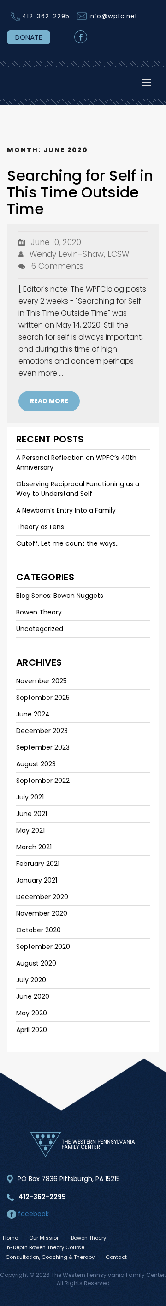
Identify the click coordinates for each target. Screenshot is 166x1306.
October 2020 (38, 930)
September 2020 (43, 946)
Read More (49, 401)
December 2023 (42, 730)
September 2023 (43, 747)
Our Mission (44, 1237)
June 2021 (31, 813)
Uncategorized (39, 628)
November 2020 (41, 913)
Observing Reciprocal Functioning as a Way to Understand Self (77, 488)
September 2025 (43, 697)
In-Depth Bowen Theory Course (45, 1247)
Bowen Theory (39, 612)
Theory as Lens (40, 526)
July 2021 (30, 797)
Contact (116, 1257)
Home (10, 1237)
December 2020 (42, 896)
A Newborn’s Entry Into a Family (66, 510)
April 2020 (31, 1029)
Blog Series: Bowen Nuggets (59, 595)
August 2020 (36, 963)
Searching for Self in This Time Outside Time (80, 192)
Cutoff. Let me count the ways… (68, 543)
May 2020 (31, 1013)
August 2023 (36, 764)
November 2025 (41, 681)
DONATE (28, 37)
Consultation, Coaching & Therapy (50, 1257)
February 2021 (37, 863)
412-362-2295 (46, 16)
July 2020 (31, 979)
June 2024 (33, 714)
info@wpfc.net (113, 16)
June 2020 (32, 996)
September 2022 (43, 780)
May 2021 (30, 830)
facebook (32, 1213)
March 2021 (34, 847)
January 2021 (36, 880)
